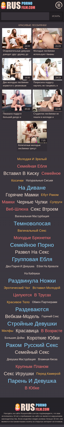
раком (14, 345)
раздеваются (32, 309)
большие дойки (15, 337)
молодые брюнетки (32, 237)
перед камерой (48, 373)
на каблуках (32, 273)
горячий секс (50, 316)
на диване (32, 187)
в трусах (42, 295)
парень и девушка (32, 381)
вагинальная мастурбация (32, 216)
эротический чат (17, 288)
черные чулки (32, 202)
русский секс (41, 345)
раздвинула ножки (32, 280)
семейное (51, 173)
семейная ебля (32, 166)
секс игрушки (19, 373)
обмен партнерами (44, 302)
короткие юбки (43, 337)
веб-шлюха (17, 209)
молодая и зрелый (32, 159)
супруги (56, 202)
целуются (22, 295)
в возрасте (51, 330)
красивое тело (18, 302)
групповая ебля (32, 259)
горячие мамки (22, 194)
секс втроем (44, 209)
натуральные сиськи (39, 180)
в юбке (32, 388)
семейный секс (32, 352)
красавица (27, 330)
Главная (18, 6)
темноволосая (32, 223)
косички (17, 180)
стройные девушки (32, 323)
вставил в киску (21, 173)
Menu (58, 5)
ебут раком (50, 195)
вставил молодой (46, 288)
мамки (8, 202)
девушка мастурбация (21, 359)
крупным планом (32, 366)
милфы (7, 330)
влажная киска (47, 359)
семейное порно (32, 245)
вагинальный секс (32, 230)
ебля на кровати (47, 266)
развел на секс (32, 252)
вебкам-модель (22, 316)
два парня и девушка (20, 266)
